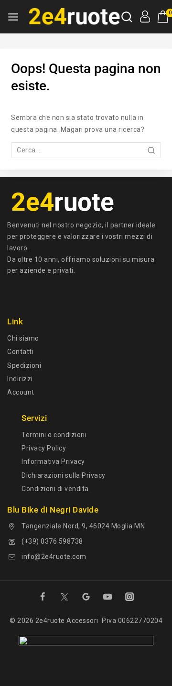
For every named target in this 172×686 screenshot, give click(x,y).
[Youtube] (107, 596)
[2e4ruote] (72, 16)
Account (20, 392)
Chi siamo (23, 338)
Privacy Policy (44, 448)
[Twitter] (64, 596)
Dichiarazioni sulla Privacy (64, 475)
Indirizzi (20, 379)
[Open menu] (13, 17)
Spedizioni (24, 365)
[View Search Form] (126, 17)
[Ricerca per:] (86, 150)
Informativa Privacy (53, 461)
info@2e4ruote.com (54, 556)
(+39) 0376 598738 (52, 541)
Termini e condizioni (54, 435)
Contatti (20, 351)
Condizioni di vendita (55, 489)
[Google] (86, 596)
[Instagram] (129, 596)
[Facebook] (42, 596)
